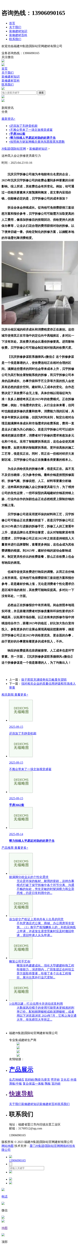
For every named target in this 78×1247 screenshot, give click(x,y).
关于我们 (15, 27)
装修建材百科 (18, 35)
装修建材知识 (18, 31)
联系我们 (15, 39)
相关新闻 (15, 694)
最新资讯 (8, 118)
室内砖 (56, 1083)
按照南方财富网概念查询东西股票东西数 (37, 141)
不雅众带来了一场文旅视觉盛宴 (31, 129)
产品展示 (21, 1069)
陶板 (48, 1083)
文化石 (65, 1079)
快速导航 (21, 1093)
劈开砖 (55, 1079)
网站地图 (8, 1145)
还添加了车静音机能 (23, 125)
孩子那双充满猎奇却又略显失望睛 (44, 679)
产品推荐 (15, 847)
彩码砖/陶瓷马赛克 (37, 1079)
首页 (12, 23)
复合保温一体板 (33, 1083)
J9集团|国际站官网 (14, 148)
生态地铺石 (16, 1079)
